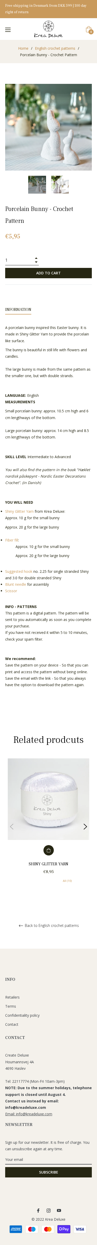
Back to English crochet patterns (51, 926)
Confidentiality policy (22, 1015)
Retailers (12, 997)
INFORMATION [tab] (18, 309)
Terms (10, 1006)
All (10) (67, 881)
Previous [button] (11, 827)
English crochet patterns (55, 48)
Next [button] (85, 827)
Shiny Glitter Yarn (48, 864)
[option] (48, 826)
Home (23, 48)
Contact (11, 1024)
